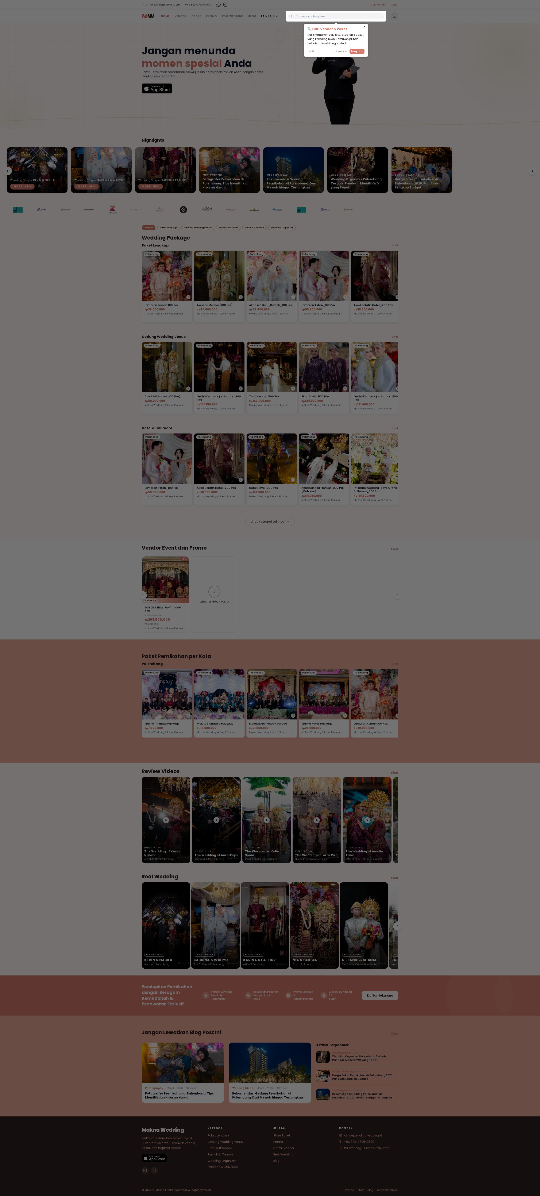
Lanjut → (357, 51)
